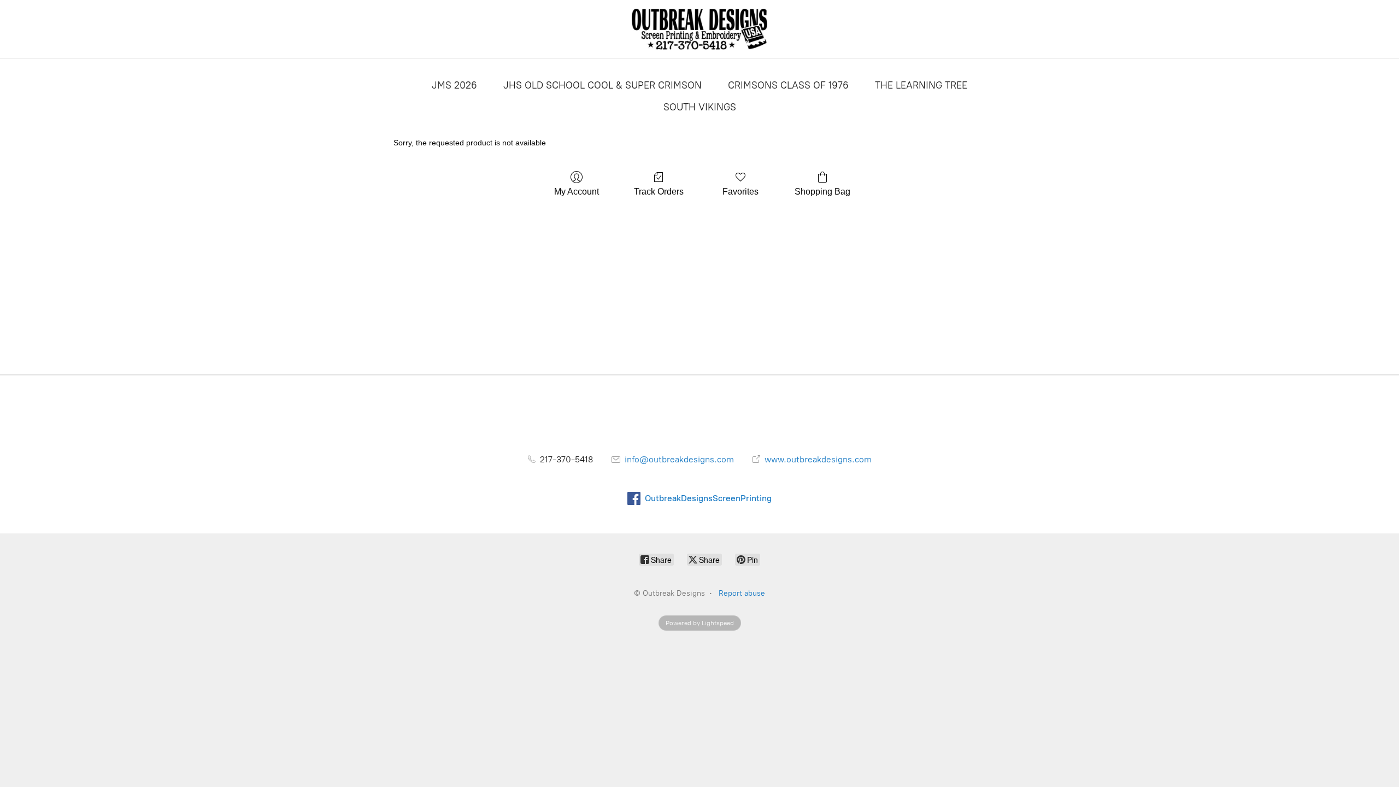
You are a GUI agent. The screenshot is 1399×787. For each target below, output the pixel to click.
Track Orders (659, 191)
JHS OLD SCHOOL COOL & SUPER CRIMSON (602, 85)
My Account (576, 191)
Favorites (740, 191)
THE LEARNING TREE (921, 85)
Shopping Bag (822, 191)
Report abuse (742, 593)
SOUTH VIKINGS (699, 107)
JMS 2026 (454, 85)
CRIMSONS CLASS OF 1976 (788, 85)
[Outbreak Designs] (699, 29)
